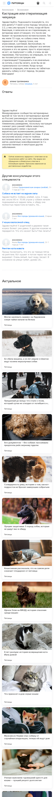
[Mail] (8, 3)
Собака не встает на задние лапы (20, 193)
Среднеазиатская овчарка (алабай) (33, 187)
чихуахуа (28, 84)
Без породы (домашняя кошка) (31, 216)
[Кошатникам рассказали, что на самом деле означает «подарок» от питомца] (27, 559)
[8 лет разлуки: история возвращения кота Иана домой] (27, 643)
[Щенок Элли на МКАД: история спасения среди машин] (27, 601)
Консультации (8, 10)
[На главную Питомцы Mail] (17, 3)
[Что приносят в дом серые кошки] (27, 685)
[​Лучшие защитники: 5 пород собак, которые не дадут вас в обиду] (27, 517)
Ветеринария (22, 10)
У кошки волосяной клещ (15, 222)
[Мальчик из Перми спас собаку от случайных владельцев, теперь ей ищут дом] (27, 727)
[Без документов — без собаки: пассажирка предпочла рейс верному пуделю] (27, 433)
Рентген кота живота (13, 248)
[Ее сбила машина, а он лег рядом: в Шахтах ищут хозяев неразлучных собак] (27, 350)
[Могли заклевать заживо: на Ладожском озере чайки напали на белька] (27, 308)
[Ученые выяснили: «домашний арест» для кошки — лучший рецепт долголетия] (27, 768)
